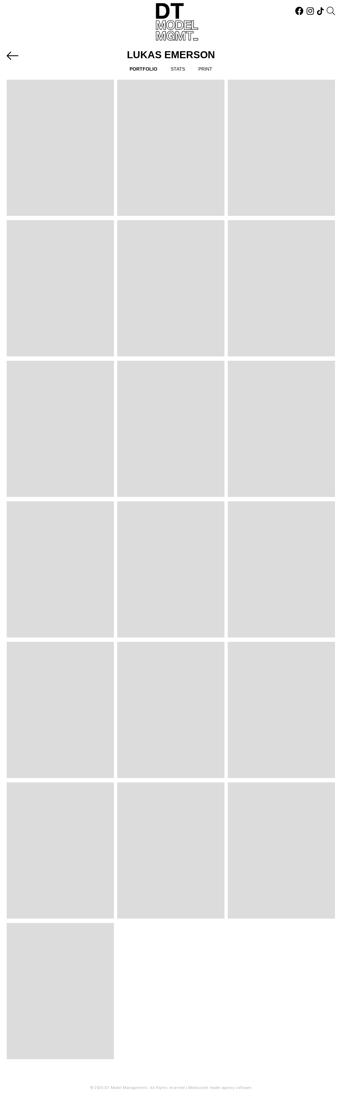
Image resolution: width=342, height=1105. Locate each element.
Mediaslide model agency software (219, 1088)
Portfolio (143, 69)
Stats (178, 69)
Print (205, 69)
